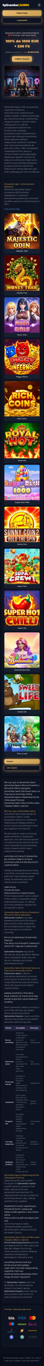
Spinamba (15, 5)
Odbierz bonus (22, 59)
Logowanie (22, 20)
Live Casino (12, 768)
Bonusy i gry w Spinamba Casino (20, 782)
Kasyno (10, 761)
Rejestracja (22, 13)
